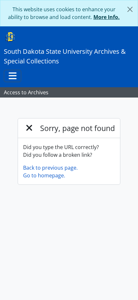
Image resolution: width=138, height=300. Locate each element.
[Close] (130, 9)
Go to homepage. (44, 175)
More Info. (106, 17)
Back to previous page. (50, 167)
